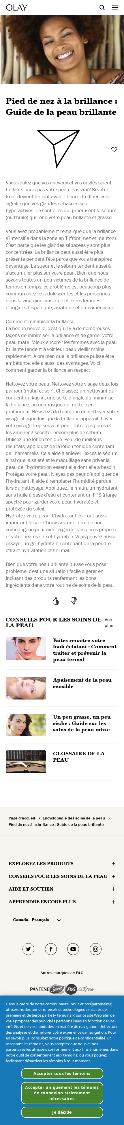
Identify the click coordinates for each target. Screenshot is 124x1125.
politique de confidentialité (82, 1038)
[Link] (58, 150)
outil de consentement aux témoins (46, 1055)
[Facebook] (51, 949)
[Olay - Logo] (17, 7)
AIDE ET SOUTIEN (31, 889)
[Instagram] (95, 949)
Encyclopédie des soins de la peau (74, 818)
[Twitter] (28, 949)
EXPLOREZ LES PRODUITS (41, 863)
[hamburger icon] (115, 7)
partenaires (101, 1003)
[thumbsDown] (74, 601)
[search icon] (105, 7)
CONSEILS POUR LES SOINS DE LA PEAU (58, 876)
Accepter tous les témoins (62, 1073)
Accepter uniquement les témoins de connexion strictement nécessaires (62, 1093)
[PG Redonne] (79, 989)
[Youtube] (73, 949)
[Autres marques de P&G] (39, 989)
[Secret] (57, 989)
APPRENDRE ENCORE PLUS (42, 901)
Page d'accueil (22, 818)
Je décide (62, 1112)
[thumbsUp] (57, 601)
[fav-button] (114, 149)
